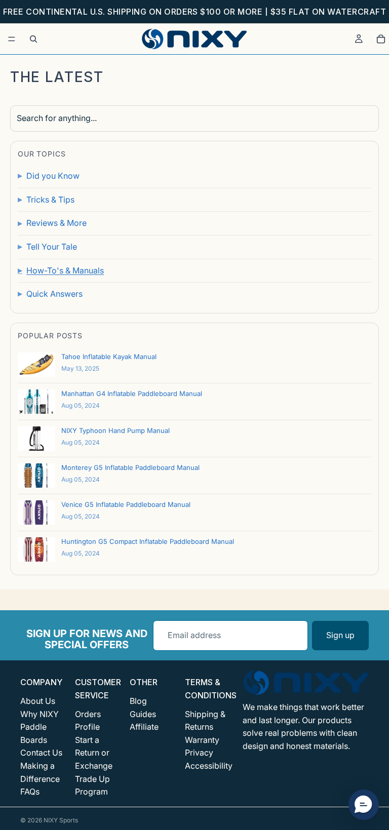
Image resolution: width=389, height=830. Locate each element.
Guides (143, 714)
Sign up (340, 635)
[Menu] (11, 39)
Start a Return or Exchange (93, 753)
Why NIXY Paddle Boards (39, 727)
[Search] (33, 39)
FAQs (30, 791)
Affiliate (144, 727)
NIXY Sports (61, 820)
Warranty (202, 740)
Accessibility (208, 766)
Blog (138, 701)
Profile (87, 727)
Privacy (199, 752)
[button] (363, 804)
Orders (88, 714)
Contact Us (41, 752)
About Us (37, 701)
